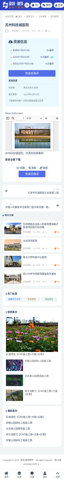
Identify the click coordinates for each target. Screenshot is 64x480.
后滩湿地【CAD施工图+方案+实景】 (25, 354)
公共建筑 (42, 17)
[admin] (7, 31)
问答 (32, 477)
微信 (48, 5)
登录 (60, 5)
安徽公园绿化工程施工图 (38, 361)
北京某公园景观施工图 (37, 376)
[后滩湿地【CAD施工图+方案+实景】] (32, 334)
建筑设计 (30, 17)
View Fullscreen (14, 113)
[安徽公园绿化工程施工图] (14, 365)
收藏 (22, 168)
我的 (45, 477)
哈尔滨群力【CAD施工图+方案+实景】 (26, 434)
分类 (19, 477)
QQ (36, 5)
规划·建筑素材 (26, 460)
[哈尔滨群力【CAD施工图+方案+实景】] (14, 395)
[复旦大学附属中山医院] (12, 261)
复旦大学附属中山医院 (35, 257)
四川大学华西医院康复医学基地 (39, 274)
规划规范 (49, 299)
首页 (20, 17)
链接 (45, 168)
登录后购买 (32, 73)
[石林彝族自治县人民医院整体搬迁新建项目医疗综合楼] (12, 228)
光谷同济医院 (30, 241)
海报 (33, 168)
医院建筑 (55, 17)
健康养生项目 (14, 299)
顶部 (58, 477)
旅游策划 (32, 299)
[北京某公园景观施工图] (14, 380)
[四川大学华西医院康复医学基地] (12, 278)
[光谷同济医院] (12, 245)
